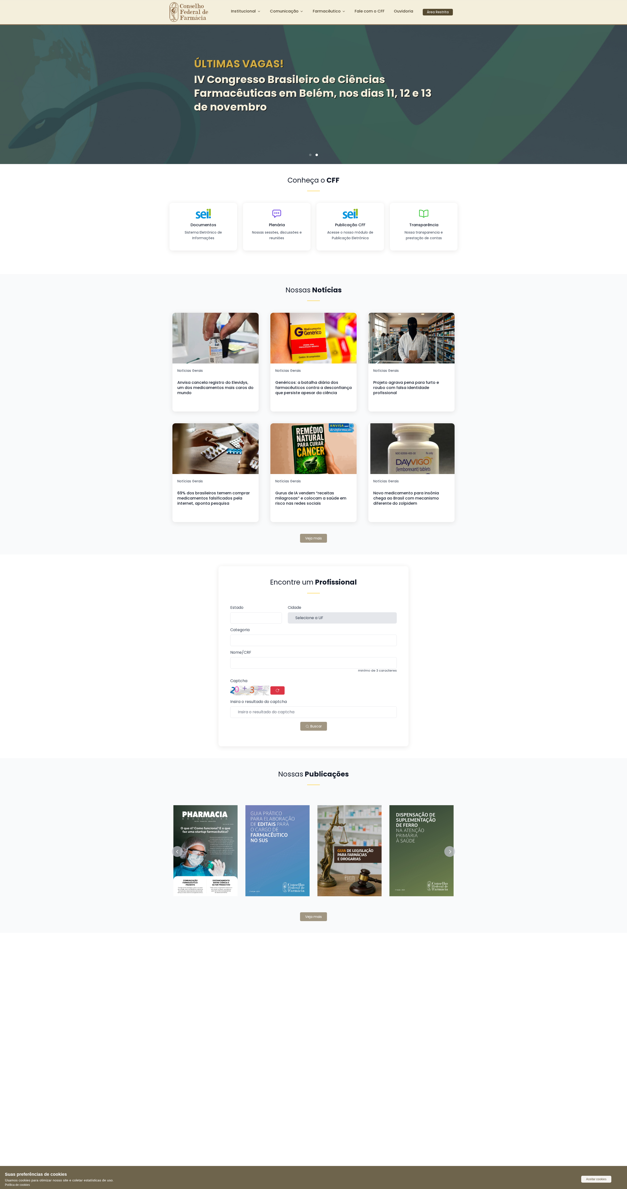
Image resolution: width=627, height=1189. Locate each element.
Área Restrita (438, 12)
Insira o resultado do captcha (258, 701)
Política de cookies (17, 1185)
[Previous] (11, 93)
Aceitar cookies (596, 1179)
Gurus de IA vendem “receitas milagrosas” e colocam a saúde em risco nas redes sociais (310, 498)
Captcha (238, 681)
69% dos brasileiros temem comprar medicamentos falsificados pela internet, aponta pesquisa (213, 498)
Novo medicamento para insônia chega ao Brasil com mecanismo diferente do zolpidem (406, 498)
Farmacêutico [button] (327, 11)
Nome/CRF (240, 652)
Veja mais (313, 538)
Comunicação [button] (284, 11)
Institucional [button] (243, 11)
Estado (236, 607)
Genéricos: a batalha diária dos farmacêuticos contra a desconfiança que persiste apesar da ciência (313, 388)
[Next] (615, 93)
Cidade (294, 607)
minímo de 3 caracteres (377, 671)
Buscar (315, 726)
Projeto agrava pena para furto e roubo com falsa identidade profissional (406, 388)
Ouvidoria (403, 11)
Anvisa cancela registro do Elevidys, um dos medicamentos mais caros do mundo (215, 388)
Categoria (240, 630)
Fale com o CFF (370, 11)
